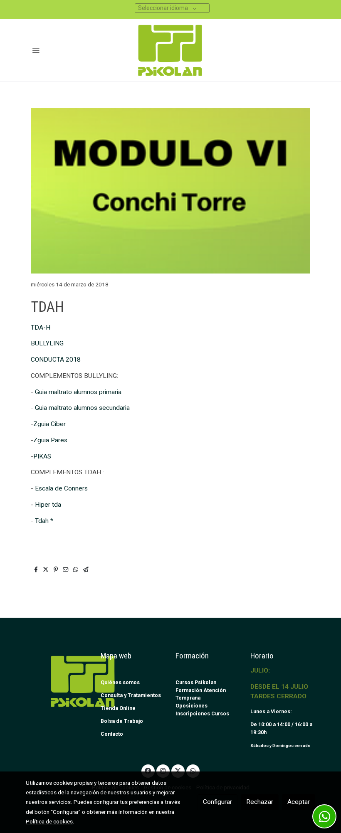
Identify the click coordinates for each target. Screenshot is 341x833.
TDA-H (40, 327)
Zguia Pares (50, 440)
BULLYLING (47, 343)
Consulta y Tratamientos (131, 695)
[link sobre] (58, 681)
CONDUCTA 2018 (56, 359)
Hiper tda (48, 504)
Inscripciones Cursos (202, 713)
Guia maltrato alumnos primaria (78, 392)
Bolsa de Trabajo (122, 721)
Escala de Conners (61, 488)
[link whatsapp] (193, 770)
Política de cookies (49, 821)
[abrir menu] (35, 50)
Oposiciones (191, 705)
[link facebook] (148, 770)
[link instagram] (163, 770)
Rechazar (259, 802)
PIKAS (42, 456)
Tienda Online (118, 708)
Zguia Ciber (49, 424)
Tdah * (44, 521)
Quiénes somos (120, 682)
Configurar (217, 802)
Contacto (112, 734)
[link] (170, 50)
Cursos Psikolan (195, 682)
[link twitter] (178, 770)
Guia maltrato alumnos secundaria (82, 408)
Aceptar (298, 802)
